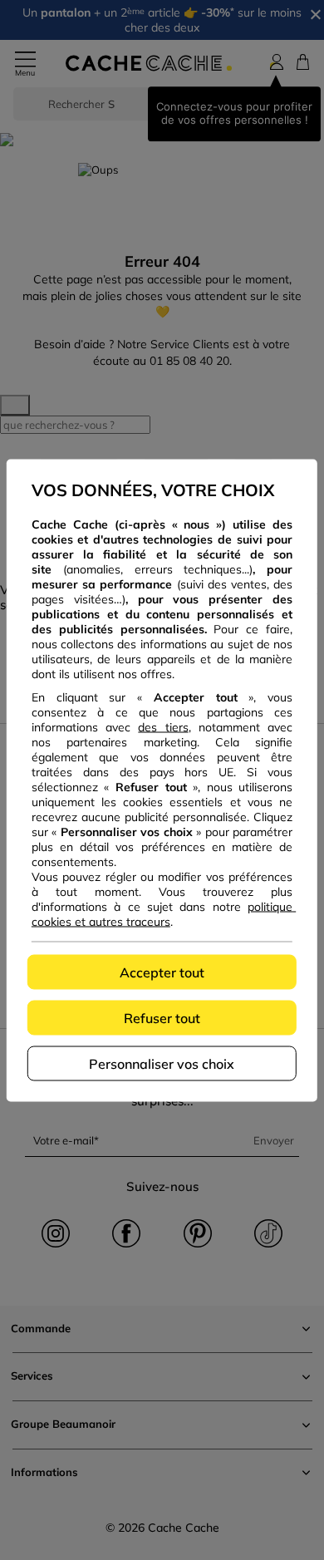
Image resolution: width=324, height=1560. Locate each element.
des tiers (163, 726)
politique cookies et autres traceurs (164, 913)
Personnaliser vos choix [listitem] (161, 1063)
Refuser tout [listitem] (162, 1017)
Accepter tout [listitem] (162, 971)
